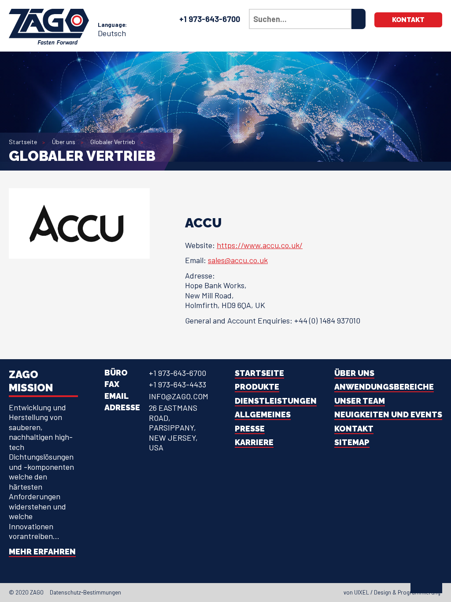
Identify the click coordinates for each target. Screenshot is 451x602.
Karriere (254, 442)
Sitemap (352, 442)
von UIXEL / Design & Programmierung (392, 592)
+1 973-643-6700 (209, 19)
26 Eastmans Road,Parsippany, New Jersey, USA (173, 427)
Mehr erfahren (42, 551)
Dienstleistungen (276, 400)
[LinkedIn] (232, 592)
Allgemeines (263, 414)
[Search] (358, 19)
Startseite (23, 141)
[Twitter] (224, 592)
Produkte (257, 386)
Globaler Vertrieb (112, 141)
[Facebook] (216, 592)
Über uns (63, 141)
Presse (250, 428)
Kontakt (408, 20)
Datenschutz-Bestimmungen (85, 592)
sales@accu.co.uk (238, 260)
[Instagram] (240, 592)
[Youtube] (248, 592)
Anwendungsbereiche (384, 386)
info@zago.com (178, 396)
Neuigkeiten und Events (388, 414)
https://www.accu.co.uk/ (260, 245)
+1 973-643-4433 (177, 384)
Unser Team (359, 400)
